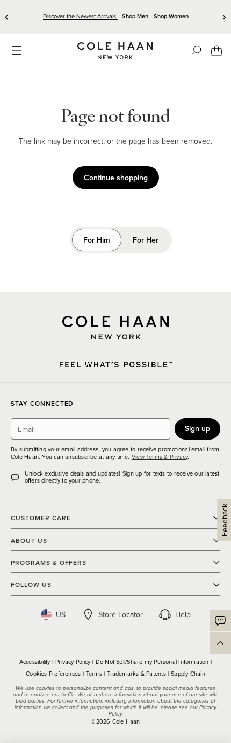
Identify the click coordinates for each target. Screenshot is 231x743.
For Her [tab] (145, 240)
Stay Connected (42, 404)
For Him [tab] (96, 240)
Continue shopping (116, 177)
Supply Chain (188, 673)
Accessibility (35, 661)
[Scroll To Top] (220, 643)
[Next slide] (224, 17)
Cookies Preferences (54, 673)
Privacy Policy (73, 661)
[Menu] (17, 50)
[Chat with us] (220, 620)
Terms (95, 673)
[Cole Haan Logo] (115, 327)
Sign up (197, 428)
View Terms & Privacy (159, 456)
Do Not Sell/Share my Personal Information (153, 661)
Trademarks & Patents (137, 673)
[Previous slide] (7, 17)
